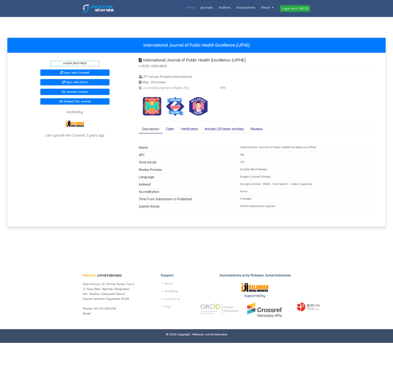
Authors (225, 7)
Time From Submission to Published (165, 199)
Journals (207, 7)
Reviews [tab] (257, 129)
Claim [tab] (170, 129)
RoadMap (171, 291)
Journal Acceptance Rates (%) (165, 88)
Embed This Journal (77, 101)
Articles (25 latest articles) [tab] (224, 129)
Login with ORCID (295, 8)
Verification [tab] (189, 129)
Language (146, 177)
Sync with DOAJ (76, 82)
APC (142, 155)
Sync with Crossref (76, 72)
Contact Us (172, 299)
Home (190, 7)
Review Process (150, 170)
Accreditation (149, 192)
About (265, 7)
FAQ (168, 306)
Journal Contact (76, 92)
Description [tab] (150, 129)
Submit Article (149, 206)
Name (143, 147)
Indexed (145, 184)
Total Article (147, 162)
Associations (245, 7)
